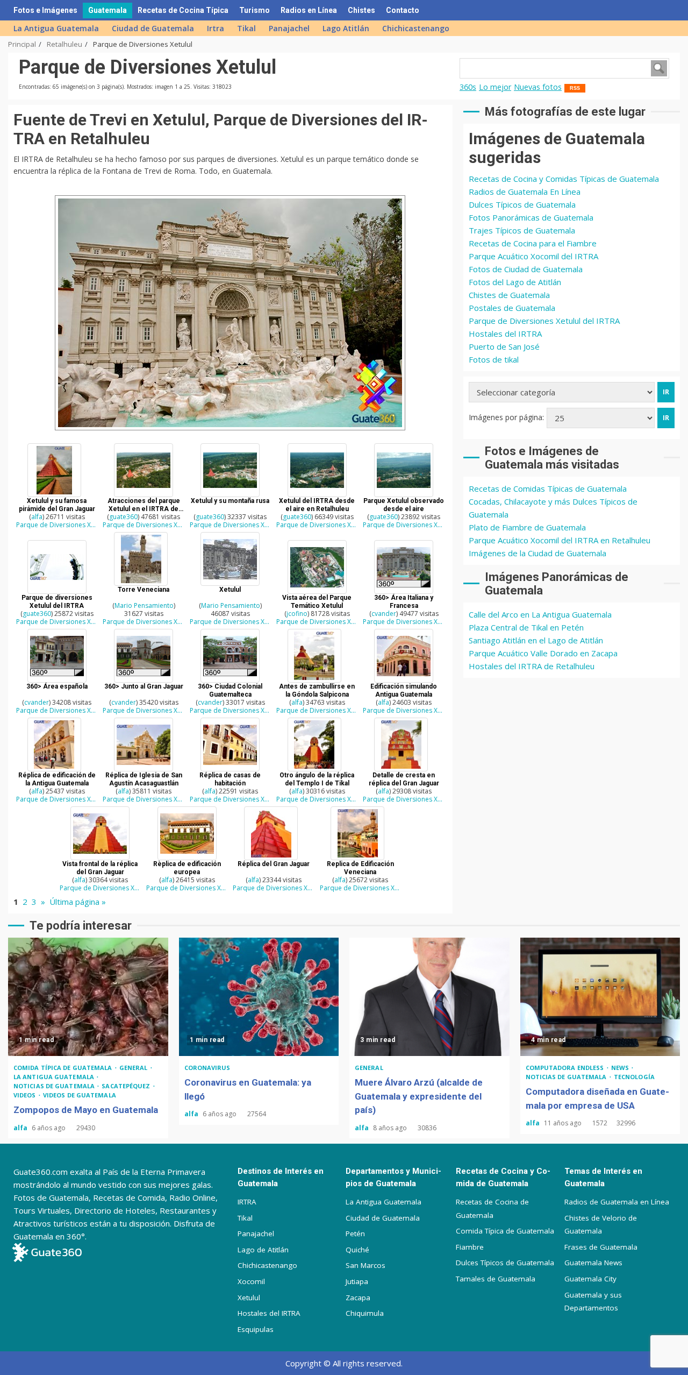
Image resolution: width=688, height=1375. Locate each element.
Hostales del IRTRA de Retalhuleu (531, 666)
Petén (355, 1233)
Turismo (254, 10)
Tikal (246, 28)
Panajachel (289, 28)
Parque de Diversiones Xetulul (56, 525)
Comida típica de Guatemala (63, 1068)
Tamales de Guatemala (495, 1279)
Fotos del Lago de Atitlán (515, 282)
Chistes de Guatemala (509, 294)
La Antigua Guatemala (56, 28)
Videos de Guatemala (79, 1095)
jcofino (296, 613)
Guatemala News (593, 1262)
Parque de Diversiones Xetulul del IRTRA (544, 320)
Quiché (357, 1249)
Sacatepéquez (127, 1086)
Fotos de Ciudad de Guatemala (526, 269)
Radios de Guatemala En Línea (524, 191)
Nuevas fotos (538, 87)
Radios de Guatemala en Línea (616, 1202)
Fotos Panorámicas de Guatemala (531, 217)
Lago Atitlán (345, 28)
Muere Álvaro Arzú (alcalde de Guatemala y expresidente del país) (429, 997)
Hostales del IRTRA (505, 333)
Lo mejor (495, 87)
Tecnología (634, 1077)
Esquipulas (256, 1329)
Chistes (361, 10)
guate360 (123, 516)
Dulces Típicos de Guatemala (522, 204)
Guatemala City (590, 1279)
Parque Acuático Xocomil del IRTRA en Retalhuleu (559, 540)
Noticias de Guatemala (54, 1086)
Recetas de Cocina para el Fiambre (533, 243)
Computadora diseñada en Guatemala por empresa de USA (600, 997)
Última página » (77, 901)
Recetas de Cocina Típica (183, 10)
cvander (383, 613)
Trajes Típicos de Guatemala (522, 230)
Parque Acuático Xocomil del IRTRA (533, 256)
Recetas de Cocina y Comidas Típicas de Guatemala (564, 178)
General (134, 1068)
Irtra (215, 28)
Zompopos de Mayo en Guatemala (88, 997)
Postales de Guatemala (512, 307)
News (621, 1068)
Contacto (402, 10)
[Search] (664, 10)
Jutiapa (357, 1281)
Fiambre (470, 1247)
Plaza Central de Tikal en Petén (526, 627)
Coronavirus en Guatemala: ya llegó (259, 997)
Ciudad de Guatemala (153, 28)
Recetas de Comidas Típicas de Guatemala (548, 488)
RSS (575, 88)
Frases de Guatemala (600, 1247)
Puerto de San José (504, 346)
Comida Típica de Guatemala (505, 1231)
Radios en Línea (309, 10)
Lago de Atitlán (263, 1249)
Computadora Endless (566, 1068)
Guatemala (107, 10)
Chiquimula (365, 1313)
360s (468, 87)
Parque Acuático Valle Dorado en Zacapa (543, 653)
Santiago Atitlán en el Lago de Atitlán (536, 640)
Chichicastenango (415, 28)
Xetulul (249, 1297)
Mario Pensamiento (144, 605)
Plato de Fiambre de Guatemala (527, 527)
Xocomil (251, 1281)
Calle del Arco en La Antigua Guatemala (540, 614)
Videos (25, 1095)
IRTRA (247, 1202)
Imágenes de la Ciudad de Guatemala (537, 553)
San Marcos (365, 1265)
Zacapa (358, 1297)
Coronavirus (207, 1068)
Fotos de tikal (494, 359)
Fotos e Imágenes (45, 10)
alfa (36, 516)
